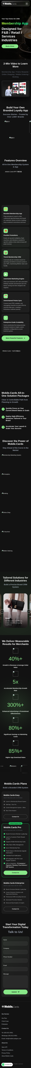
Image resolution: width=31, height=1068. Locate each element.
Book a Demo (10, 46)
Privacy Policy (6, 1053)
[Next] (29, 611)
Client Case (5, 1021)
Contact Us (15, 816)
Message (6, 974)
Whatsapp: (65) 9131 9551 (9, 1035)
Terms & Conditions (7, 1050)
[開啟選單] (26, 3)
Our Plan (4, 1018)
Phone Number (7, 957)
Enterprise (5, 1024)
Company (6, 948)
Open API (4, 1047)
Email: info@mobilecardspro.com (11, 1038)
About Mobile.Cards (7, 1056)
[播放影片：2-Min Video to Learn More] (15, 89)
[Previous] (2, 611)
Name (5, 940)
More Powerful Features (14, 338)
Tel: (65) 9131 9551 (7, 1032)
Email (5, 965)
